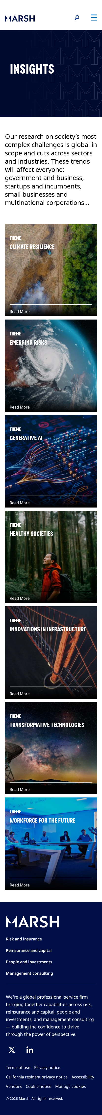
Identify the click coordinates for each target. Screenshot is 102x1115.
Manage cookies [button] (70, 1086)
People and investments (29, 962)
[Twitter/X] (12, 1050)
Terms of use (18, 1067)
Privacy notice (47, 1067)
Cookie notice (38, 1086)
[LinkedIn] (30, 1050)
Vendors (14, 1086)
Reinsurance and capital (29, 950)
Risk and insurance (24, 939)
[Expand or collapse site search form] (77, 18)
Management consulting (29, 973)
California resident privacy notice (37, 1077)
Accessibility (83, 1077)
